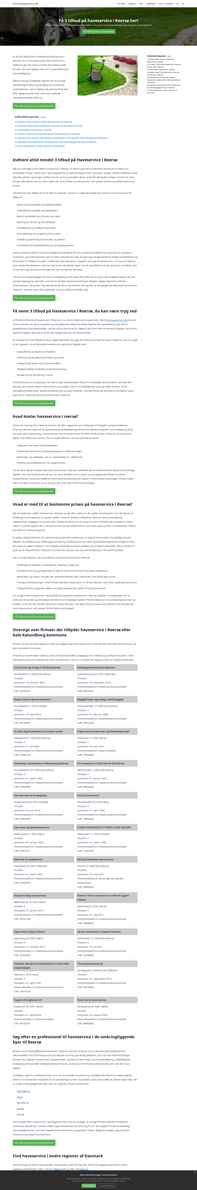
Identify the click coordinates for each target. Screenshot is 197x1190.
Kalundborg (23, 1091)
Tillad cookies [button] (89, 1186)
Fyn (141, 3)
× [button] (195, 1172)
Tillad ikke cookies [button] (106, 1186)
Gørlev (20, 1108)
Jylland (132, 3)
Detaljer (122, 1181)
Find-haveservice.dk (25, 3)
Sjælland (150, 3)
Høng (20, 1097)
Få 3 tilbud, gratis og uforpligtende (99, 31)
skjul (43, 117)
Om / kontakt (166, 3)
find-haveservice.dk (117, 320)
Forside (121, 3)
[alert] (98, 1180)
